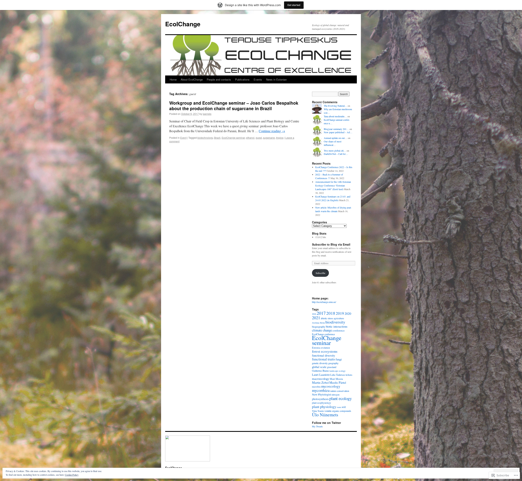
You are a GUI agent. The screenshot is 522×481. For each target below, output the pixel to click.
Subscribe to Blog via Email (331, 244)
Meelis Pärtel (337, 382)
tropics (279, 137)
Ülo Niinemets (325, 415)
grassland (331, 367)
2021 (316, 317)
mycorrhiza (321, 390)
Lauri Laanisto (321, 374)
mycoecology (330, 386)
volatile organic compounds (337, 410)
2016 (314, 314)
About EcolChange (192, 79)
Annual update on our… (335, 138)
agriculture (339, 318)
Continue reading (272, 131)
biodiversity (335, 322)
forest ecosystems (324, 351)
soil (344, 407)
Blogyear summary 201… (336, 129)
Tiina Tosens (318, 410)
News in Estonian (276, 79)
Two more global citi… (335, 150)
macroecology (320, 379)
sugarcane (269, 137)
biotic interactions (336, 326)
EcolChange (182, 23)
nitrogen (336, 394)
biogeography (318, 326)
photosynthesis (320, 399)
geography (333, 363)
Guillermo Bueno (320, 370)
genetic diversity (320, 363)
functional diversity (323, 355)
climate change (322, 330)
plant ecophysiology (321, 402)
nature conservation (339, 390)
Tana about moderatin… (335, 116)
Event (183, 137)
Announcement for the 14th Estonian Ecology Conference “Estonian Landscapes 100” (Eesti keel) (333, 185)
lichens (349, 374)
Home (173, 79)
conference (339, 330)
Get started (293, 5)
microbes (316, 386)
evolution (325, 347)
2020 (348, 313)
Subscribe (320, 273)
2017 (321, 313)
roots (339, 407)
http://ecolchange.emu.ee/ (324, 302)
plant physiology (324, 406)
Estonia (316, 347)
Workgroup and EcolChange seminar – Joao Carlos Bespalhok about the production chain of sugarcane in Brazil (233, 105)
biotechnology (205, 137)
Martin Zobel (320, 382)
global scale (319, 367)
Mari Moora (336, 379)
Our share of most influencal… (332, 143)
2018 (330, 313)
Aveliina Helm (318, 322)
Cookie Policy (72, 474)
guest (259, 137)
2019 (340, 313)
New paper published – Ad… (338, 132)
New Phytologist (321, 394)
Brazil (217, 137)
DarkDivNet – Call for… (336, 153)
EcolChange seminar (233, 137)
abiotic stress (327, 318)
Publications (242, 79)
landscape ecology (337, 370)
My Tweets (317, 426)
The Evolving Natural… (335, 105)
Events (258, 79)
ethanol (250, 137)
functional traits (323, 359)
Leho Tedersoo (337, 374)
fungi (339, 359)
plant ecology (340, 398)
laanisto (207, 113)
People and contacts (219, 79)
